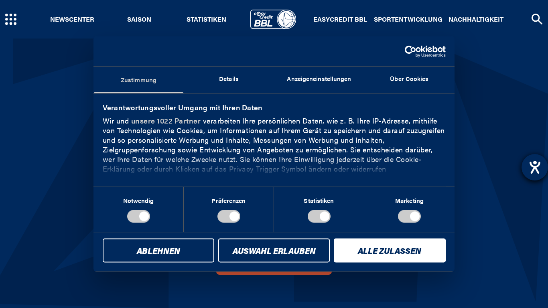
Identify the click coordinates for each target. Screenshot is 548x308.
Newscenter (72, 19)
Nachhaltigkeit (476, 19)
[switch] (228, 216)
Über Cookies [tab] (409, 78)
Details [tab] (229, 78)
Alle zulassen (389, 250)
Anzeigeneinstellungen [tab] (319, 78)
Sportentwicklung (408, 19)
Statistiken (206, 19)
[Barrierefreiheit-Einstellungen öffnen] (535, 167)
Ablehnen (158, 250)
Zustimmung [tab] (138, 79)
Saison (139, 19)
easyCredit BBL (340, 19)
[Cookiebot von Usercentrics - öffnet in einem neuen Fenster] (410, 51)
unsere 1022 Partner (166, 121)
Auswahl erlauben (274, 250)
